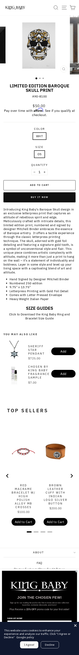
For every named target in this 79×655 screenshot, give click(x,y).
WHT (39, 136)
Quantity (39, 165)
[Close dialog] (76, 571)
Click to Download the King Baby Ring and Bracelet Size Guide (39, 316)
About (38, 552)
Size (39, 147)
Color (39, 129)
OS (39, 154)
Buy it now (39, 197)
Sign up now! (14, 618)
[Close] (75, 626)
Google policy (25, 637)
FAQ (39, 563)
